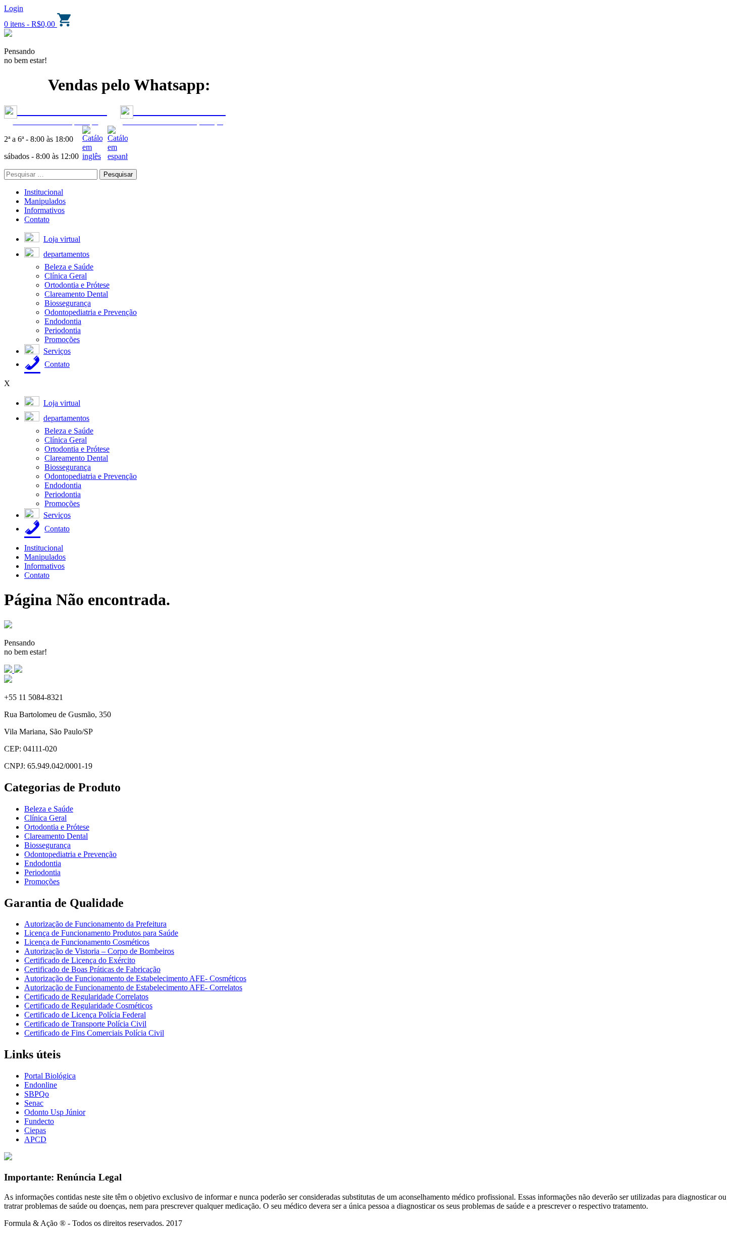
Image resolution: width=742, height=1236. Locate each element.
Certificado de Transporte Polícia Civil (85, 1023)
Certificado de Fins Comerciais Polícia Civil (94, 1033)
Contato (36, 219)
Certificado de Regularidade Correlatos (86, 996)
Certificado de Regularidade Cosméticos (88, 1005)
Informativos (44, 210)
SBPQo (36, 1094)
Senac (33, 1103)
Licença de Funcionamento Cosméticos (86, 942)
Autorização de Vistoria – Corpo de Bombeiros (99, 951)
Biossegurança (67, 303)
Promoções (62, 339)
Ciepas (35, 1130)
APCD (35, 1139)
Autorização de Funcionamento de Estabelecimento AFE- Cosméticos (135, 978)
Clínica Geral (65, 276)
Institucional (43, 192)
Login (13, 8)
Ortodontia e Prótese (77, 285)
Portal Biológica (50, 1075)
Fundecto (39, 1121)
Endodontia (62, 321)
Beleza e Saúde (68, 266)
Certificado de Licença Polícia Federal (85, 1014)
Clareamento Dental (76, 294)
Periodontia (62, 330)
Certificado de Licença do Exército (79, 960)
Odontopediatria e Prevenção (90, 312)
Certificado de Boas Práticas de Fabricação (92, 969)
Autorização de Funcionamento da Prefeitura (95, 924)
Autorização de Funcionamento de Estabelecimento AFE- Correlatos (133, 987)
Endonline (40, 1085)
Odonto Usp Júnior (54, 1112)
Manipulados (45, 201)
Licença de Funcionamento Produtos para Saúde (101, 933)
